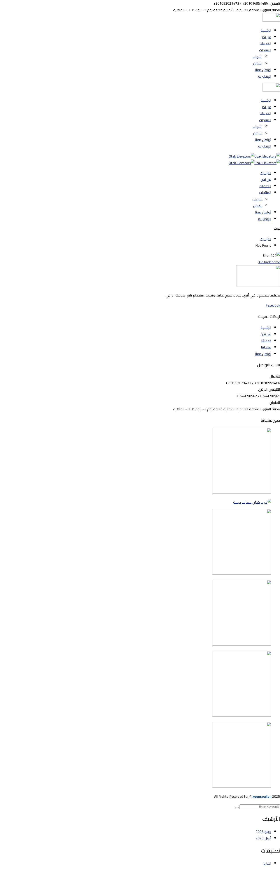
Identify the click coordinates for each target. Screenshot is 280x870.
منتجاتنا (266, 347)
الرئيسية (266, 239)
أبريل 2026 (263, 838)
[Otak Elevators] (267, 156)
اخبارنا (267, 863)
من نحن (266, 334)
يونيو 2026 (263, 831)
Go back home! (269, 262)
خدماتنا (266, 340)
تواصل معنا (263, 353)
